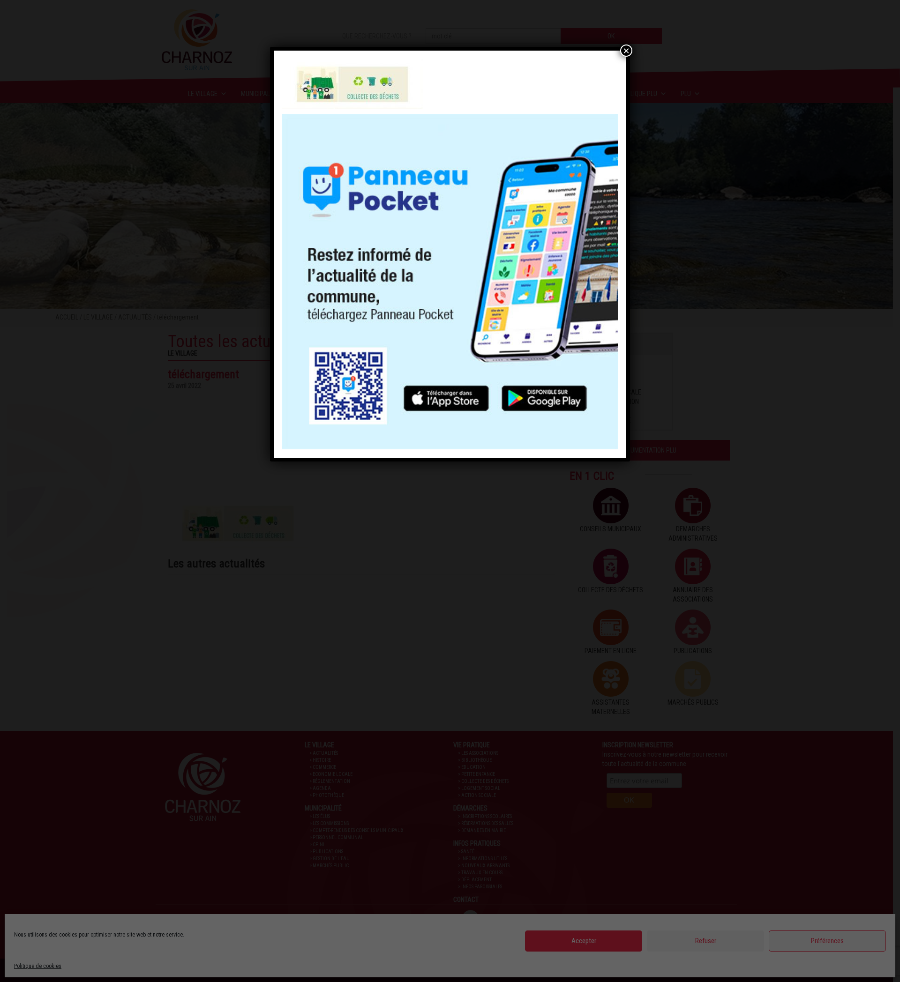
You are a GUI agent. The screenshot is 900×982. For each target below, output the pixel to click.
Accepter (583, 941)
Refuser (705, 941)
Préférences (827, 941)
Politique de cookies (37, 966)
